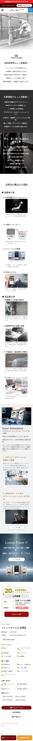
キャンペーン (23, 653)
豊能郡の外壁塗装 (20, 700)
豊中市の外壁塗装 (7, 700)
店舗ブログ (7, 667)
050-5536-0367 (9, 639)
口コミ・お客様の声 (25, 664)
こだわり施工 (23, 667)
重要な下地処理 (8, 671)
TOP (5, 648)
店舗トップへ (4, 725)
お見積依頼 (24, 737)
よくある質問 (7, 656)
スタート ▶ (16, 614)
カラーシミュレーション (9, 675)
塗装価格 (6, 653)
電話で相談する (23, 689)
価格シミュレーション (25, 5)
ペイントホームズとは (25, 649)
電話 (30, 10)
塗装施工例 (7, 664)
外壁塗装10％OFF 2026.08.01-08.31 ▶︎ (16, 1)
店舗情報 (21, 656)
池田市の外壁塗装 (7, 696)
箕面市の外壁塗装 (20, 696)
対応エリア (7, 689)
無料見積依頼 (23, 684)
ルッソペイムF (23, 671)
